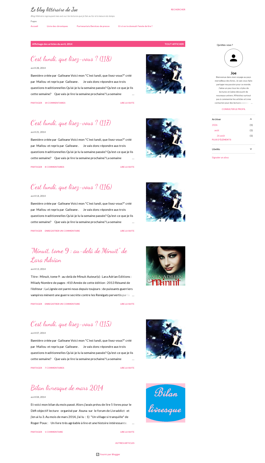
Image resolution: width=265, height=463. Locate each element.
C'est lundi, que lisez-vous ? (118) (71, 59)
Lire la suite (127, 102)
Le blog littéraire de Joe (54, 9)
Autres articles (124, 443)
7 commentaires (54, 367)
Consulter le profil (233, 109)
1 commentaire (54, 432)
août (216, 130)
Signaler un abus (220, 157)
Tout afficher (174, 43)
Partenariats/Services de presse (93, 26)
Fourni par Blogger (110, 454)
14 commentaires (55, 102)
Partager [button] (36, 102)
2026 (214, 124)
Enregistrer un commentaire (62, 230)
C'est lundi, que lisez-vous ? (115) (71, 324)
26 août (221, 135)
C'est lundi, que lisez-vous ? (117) (71, 123)
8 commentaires (54, 167)
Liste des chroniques (57, 26)
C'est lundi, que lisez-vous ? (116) (71, 187)
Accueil (34, 26)
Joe (233, 73)
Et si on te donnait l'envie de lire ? (135, 26)
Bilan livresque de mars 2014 (67, 388)
